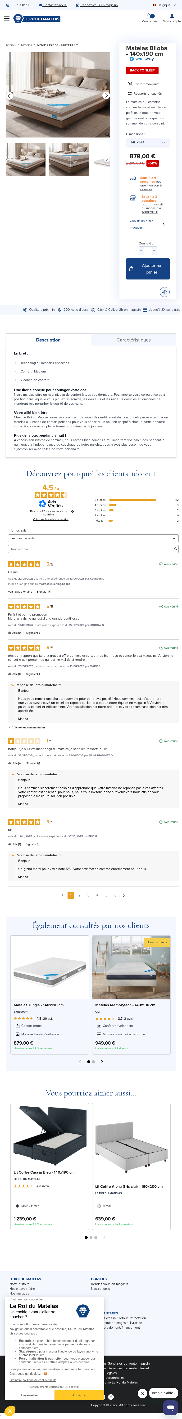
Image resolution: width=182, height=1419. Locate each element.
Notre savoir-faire (22, 1288)
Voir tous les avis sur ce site (50, 519)
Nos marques (19, 1293)
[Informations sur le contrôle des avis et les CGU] (72, 511)
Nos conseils (100, 1288)
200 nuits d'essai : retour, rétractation (118, 1318)
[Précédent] (9, 95)
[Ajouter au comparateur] (165, 292)
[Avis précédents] (63, 895)
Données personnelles (108, 1377)
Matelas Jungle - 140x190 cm (39, 1005)
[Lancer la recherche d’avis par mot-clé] (175, 549)
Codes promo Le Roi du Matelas (114, 1382)
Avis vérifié (171, 564)
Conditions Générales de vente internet (120, 1368)
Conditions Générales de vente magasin (120, 1363)
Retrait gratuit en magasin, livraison (116, 1322)
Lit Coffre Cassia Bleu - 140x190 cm (44, 1172)
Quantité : (146, 243)
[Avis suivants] (124, 895)
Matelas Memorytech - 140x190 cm (125, 1005)
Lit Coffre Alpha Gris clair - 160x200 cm (129, 1186)
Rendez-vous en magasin (109, 1284)
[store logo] (36, 18)
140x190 (137, 142)
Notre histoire (19, 1284)
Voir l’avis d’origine (20, 591)
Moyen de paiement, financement (115, 1327)
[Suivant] (106, 95)
